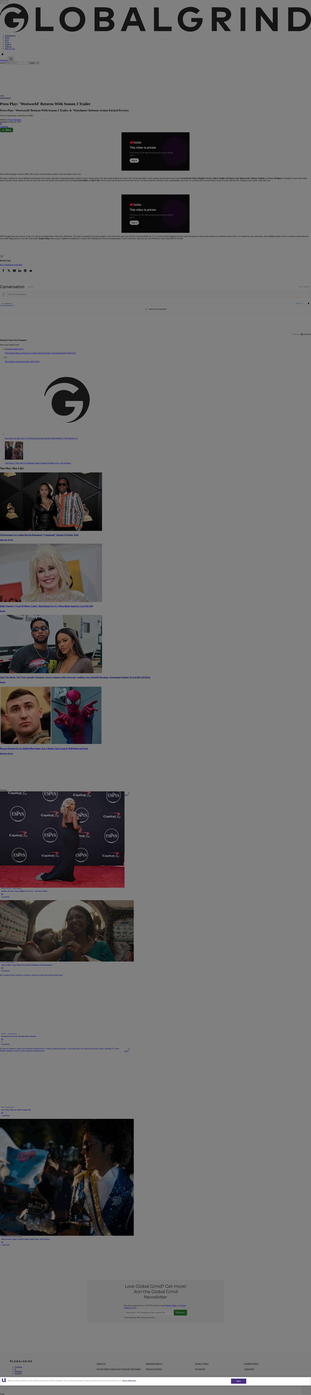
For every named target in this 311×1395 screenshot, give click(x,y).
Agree (239, 1381)
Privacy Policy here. (129, 1380)
